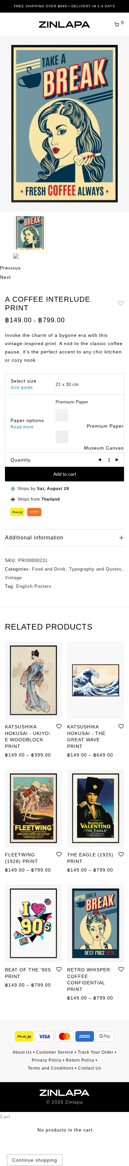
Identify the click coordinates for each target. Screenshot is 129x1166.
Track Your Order (95, 1052)
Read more (22, 427)
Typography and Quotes (95, 569)
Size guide (22, 387)
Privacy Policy (47, 1060)
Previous (10, 268)
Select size (24, 381)
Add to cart (64, 474)
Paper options (27, 420)
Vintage (13, 577)
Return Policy (80, 1060)
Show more (15, 754)
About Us (22, 1052)
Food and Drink (49, 569)
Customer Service (54, 1052)
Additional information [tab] (34, 537)
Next (5, 277)
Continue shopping (34, 1160)
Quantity (21, 459)
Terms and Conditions (51, 1068)
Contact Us (89, 1068)
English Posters (34, 586)
